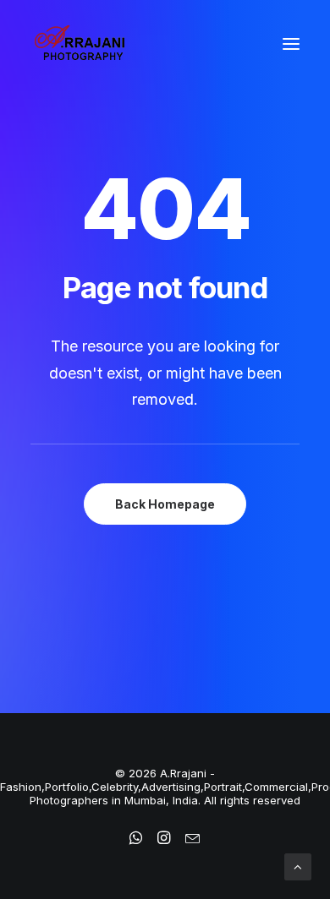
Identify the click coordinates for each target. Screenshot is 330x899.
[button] (291, 44)
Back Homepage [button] (165, 504)
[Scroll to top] (297, 866)
